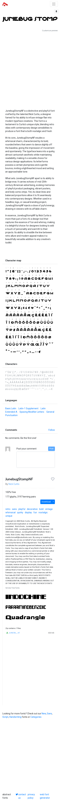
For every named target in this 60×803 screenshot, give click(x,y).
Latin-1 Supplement (28, 408)
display (28, 512)
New (44, 713)
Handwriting (15, 717)
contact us (22, 796)
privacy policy (31, 796)
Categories (35, 717)
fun (35, 512)
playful (21, 509)
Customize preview (50, 31)
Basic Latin (10, 408)
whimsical (10, 512)
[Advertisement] (30, 69)
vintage (49, 509)
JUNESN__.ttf (14, 633)
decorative (32, 509)
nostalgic (43, 512)
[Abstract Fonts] (5, 4)
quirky (20, 512)
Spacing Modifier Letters (32, 412)
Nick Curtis (13, 484)
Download (46, 502)
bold (41, 509)
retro (7, 509)
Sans (49, 713)
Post (51, 449)
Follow (51, 430)
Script (5, 717)
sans (14, 509)
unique (8, 516)
